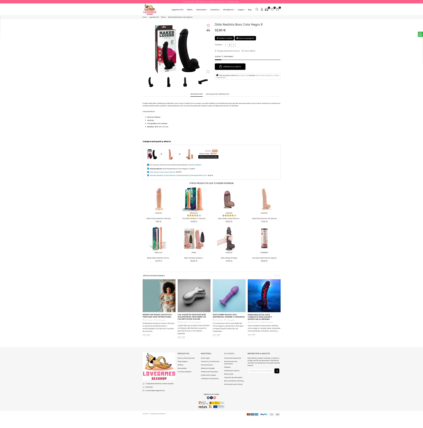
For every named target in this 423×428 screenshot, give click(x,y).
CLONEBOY (264, 252)
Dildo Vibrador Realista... (194, 258)
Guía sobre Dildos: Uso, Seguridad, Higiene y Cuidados (229, 315)
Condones (215, 10)
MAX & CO (194, 213)
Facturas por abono (231, 371)
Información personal (232, 358)
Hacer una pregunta (246, 38)
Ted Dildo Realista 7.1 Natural (194, 218)
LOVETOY (158, 213)
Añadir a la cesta (232, 66)
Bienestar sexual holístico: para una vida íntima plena (157, 315)
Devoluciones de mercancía (230, 362)
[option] (151, 82)
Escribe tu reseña (225, 38)
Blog (249, 10)
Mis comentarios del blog (234, 381)
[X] (211, 397)
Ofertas (181, 365)
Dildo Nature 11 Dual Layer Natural (162, 172)
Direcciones (229, 374)
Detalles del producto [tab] (217, 94)
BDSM (190, 10)
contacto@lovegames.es (155, 390)
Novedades (182, 368)
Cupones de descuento (233, 377)
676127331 (149, 387)
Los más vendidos (184, 372)
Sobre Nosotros (207, 365)
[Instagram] (214, 397)
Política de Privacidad (209, 372)
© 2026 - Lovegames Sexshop (154, 414)
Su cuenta (229, 353)
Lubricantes (202, 10)
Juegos (241, 10)
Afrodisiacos (229, 10)
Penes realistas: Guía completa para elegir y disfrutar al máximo (260, 317)
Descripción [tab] (196, 94)
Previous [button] (144, 82)
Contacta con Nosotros (210, 378)
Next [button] (278, 275)
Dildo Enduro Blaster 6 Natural (159, 218)
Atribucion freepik (208, 368)
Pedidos (227, 367)
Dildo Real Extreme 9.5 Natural (264, 218)
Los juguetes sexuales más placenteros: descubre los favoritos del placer (192, 316)
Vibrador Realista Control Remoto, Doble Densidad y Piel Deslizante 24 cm (178, 175)
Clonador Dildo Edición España (264, 258)
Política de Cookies (208, 375)
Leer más (146, 335)
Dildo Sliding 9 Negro (229, 258)
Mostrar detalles (195, 165)
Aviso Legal (205, 358)
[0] (277, 9)
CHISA (194, 252)
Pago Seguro (183, 361)
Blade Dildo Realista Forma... (158, 258)
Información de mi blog (233, 384)
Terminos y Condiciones (210, 361)
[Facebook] (208, 397)
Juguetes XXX (178, 10)
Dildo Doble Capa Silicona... (229, 218)
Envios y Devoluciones (186, 358)
